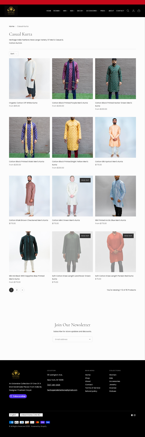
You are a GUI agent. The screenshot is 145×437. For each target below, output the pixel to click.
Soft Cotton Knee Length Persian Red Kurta (114, 276)
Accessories (114, 381)
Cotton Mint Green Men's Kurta (66, 220)
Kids (111, 378)
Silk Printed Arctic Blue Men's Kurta (110, 220)
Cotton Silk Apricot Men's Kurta (109, 161)
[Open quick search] (128, 10)
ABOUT (111, 11)
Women (112, 375)
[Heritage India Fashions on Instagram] (134, 415)
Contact (89, 384)
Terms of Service (92, 388)
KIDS (71, 11)
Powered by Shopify (39, 426)
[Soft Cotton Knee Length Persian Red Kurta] (115, 251)
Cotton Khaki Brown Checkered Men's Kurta (28, 220)
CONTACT (120, 11)
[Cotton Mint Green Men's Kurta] (72, 196)
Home (11, 26)
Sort (12, 53)
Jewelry (112, 384)
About (88, 381)
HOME (49, 11)
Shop (87, 378)
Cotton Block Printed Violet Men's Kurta (26, 161)
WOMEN (56, 11)
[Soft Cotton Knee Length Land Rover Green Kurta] (72, 251)
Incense (112, 388)
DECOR (80, 11)
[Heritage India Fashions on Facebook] (132, 415)
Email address (60, 337)
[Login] (133, 10)
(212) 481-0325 (53, 385)
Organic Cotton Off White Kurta (23, 103)
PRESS (102, 11)
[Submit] (89, 339)
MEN (64, 11)
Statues (112, 391)
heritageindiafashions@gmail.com (62, 390)
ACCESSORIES (91, 11)
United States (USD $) (30, 415)
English (13, 415)
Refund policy (91, 391)
